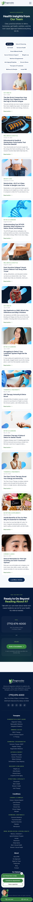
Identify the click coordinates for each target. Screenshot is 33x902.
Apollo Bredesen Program (16, 836)
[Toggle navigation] (30, 3)
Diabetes (16, 824)
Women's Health (16, 786)
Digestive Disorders (16, 822)
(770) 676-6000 (16, 623)
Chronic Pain (16, 807)
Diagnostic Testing (16, 722)
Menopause (16, 826)
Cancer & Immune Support (11, 55)
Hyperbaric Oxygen (16, 754)
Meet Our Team (16, 861)
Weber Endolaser (16, 759)
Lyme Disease (16, 802)
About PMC (16, 856)
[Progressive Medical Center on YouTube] (16, 705)
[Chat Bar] (16, 899)
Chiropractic (16, 781)
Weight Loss (25, 55)
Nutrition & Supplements (16, 58)
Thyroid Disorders (16, 819)
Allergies (16, 811)
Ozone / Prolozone (16, 757)
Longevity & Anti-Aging (16, 775)
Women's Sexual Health (16, 847)
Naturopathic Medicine (17, 724)
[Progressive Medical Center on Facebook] (8, 705)
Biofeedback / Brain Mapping (16, 761)
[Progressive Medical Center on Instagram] (12, 705)
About (16, 853)
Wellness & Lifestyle (11, 69)
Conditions (16, 794)
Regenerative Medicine (16, 748)
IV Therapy (16, 736)
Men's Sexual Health (16, 845)
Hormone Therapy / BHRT (16, 744)
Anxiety (17, 838)
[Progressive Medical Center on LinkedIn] (20, 705)
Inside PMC (24, 69)
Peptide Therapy (16, 746)
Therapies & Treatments (16, 65)
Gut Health (10, 47)
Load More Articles (16, 580)
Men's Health (16, 783)
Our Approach (16, 859)
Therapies (16, 716)
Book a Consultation (15, 646)
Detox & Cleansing (21, 44)
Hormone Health (21, 47)
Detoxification (16, 771)
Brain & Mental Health (16, 51)
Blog (16, 865)
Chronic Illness (24, 62)
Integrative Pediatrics (16, 726)
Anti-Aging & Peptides (11, 62)
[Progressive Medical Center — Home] (8, 3)
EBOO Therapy (16, 732)
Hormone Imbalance (16, 817)
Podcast (16, 868)
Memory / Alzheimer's (16, 833)
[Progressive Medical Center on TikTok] (24, 705)
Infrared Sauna (16, 773)
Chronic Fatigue (16, 809)
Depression (16, 840)
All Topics (9, 44)
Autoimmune (16, 804)
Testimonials (16, 863)
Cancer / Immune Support (16, 800)
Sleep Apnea (16, 843)
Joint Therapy (16, 788)
